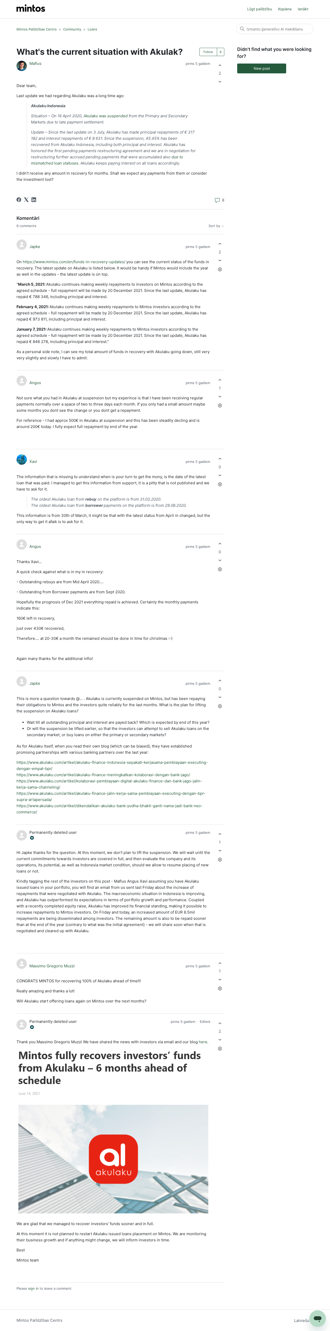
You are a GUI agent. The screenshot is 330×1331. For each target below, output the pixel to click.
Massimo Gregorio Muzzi (52, 965)
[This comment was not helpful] (219, 260)
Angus (35, 382)
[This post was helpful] (219, 65)
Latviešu (302, 1320)
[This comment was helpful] (219, 243)
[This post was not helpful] (219, 81)
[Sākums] (30, 9)
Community (72, 29)
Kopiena (285, 9)
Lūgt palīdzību (259, 9)
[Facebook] (18, 199)
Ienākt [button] (303, 9)
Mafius (35, 63)
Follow (208, 52)
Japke (34, 246)
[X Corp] (26, 199)
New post (262, 68)
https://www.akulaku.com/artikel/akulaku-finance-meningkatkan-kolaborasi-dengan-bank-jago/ (103, 774)
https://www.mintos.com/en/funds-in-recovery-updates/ (74, 261)
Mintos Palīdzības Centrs (36, 29)
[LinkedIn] (33, 199)
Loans (92, 29)
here (203, 1041)
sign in (33, 1288)
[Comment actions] (219, 269)
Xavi (33, 461)
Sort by (215, 226)
